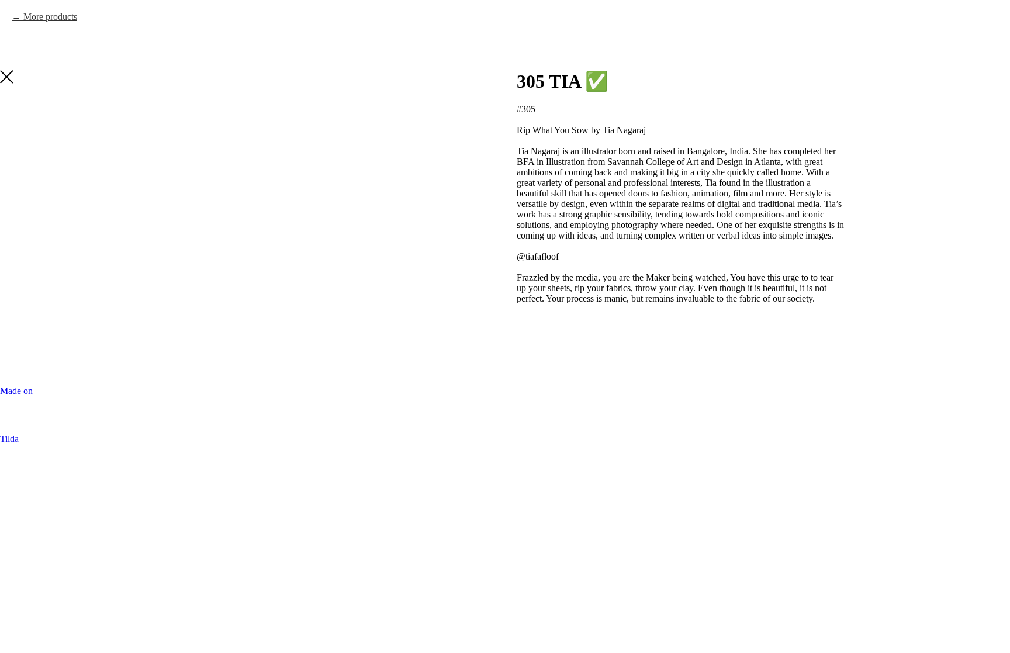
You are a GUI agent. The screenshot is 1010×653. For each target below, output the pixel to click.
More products (50, 17)
